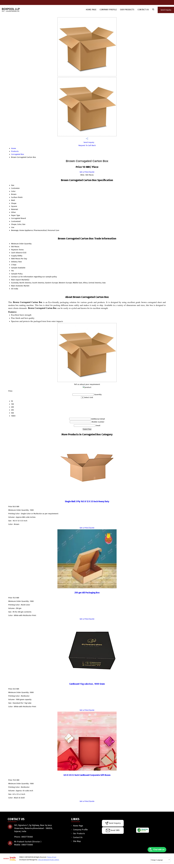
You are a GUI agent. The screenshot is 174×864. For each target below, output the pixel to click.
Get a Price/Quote (87, 172)
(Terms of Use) (51, 857)
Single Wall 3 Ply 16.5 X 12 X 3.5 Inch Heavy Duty (87, 501)
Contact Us (143, 9)
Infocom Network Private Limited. (48, 860)
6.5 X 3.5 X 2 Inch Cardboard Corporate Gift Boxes (87, 775)
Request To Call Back (87, 145)
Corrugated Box (17, 154)
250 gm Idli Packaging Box (87, 592)
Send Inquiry (166, 10)
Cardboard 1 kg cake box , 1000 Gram (87, 684)
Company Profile (108, 9)
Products (15, 151)
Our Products (127, 9)
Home (13, 148)
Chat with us (158, 850)
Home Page (91, 9)
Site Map (77, 841)
